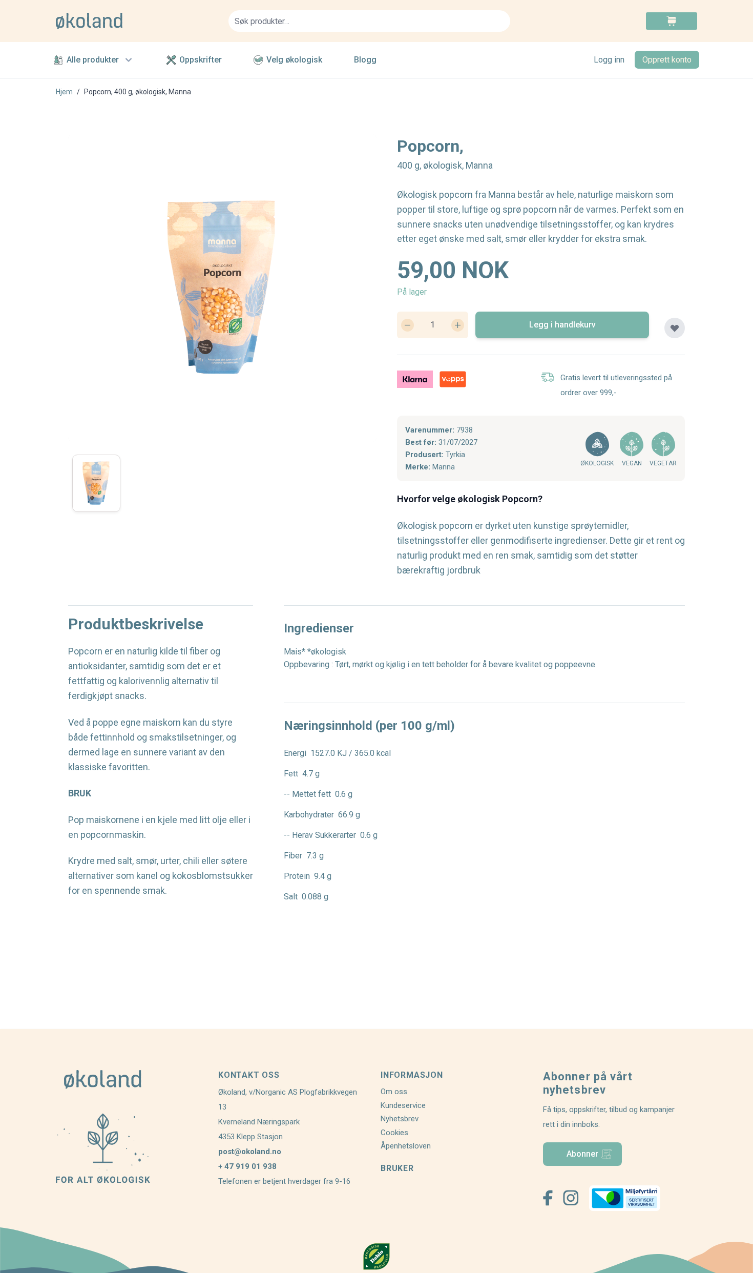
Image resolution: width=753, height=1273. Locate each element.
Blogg (365, 60)
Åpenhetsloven (406, 1146)
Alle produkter (93, 60)
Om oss (394, 1091)
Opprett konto (667, 60)
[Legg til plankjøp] (674, 328)
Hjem (64, 92)
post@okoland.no (249, 1151)
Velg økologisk (294, 60)
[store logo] (136, 21)
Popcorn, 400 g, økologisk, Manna (137, 92)
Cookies (394, 1132)
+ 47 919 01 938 (247, 1166)
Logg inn (609, 60)
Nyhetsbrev (400, 1118)
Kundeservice (403, 1105)
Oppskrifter (200, 60)
